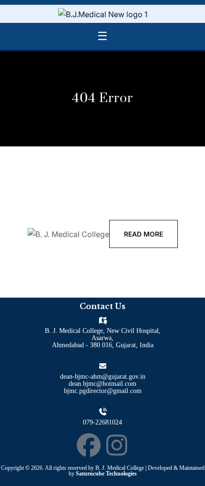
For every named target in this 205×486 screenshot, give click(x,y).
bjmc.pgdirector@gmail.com (103, 390)
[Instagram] (117, 445)
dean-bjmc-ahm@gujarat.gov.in (102, 376)
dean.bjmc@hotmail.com (102, 383)
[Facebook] (89, 445)
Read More (143, 234)
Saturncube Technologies (106, 473)
